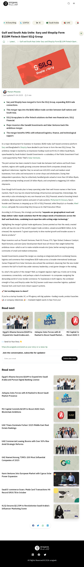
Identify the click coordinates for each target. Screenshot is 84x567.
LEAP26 (26, 22)
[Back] (81, 33)
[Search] (68, 3)
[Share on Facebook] (33, 525)
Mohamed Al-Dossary (59, 200)
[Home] (4, 41)
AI (39, 22)
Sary (3, 147)
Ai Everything (11, 22)
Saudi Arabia (54, 22)
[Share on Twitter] (38, 525)
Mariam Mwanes (14, 92)
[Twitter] (45, 554)
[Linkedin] (32, 554)
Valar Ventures (34, 158)
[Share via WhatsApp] (43, 525)
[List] (74, 3)
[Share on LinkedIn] (47, 525)
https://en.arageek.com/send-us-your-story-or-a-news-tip (24, 347)
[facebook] (39, 554)
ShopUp (23, 147)
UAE (68, 22)
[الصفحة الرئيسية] (10, 3)
